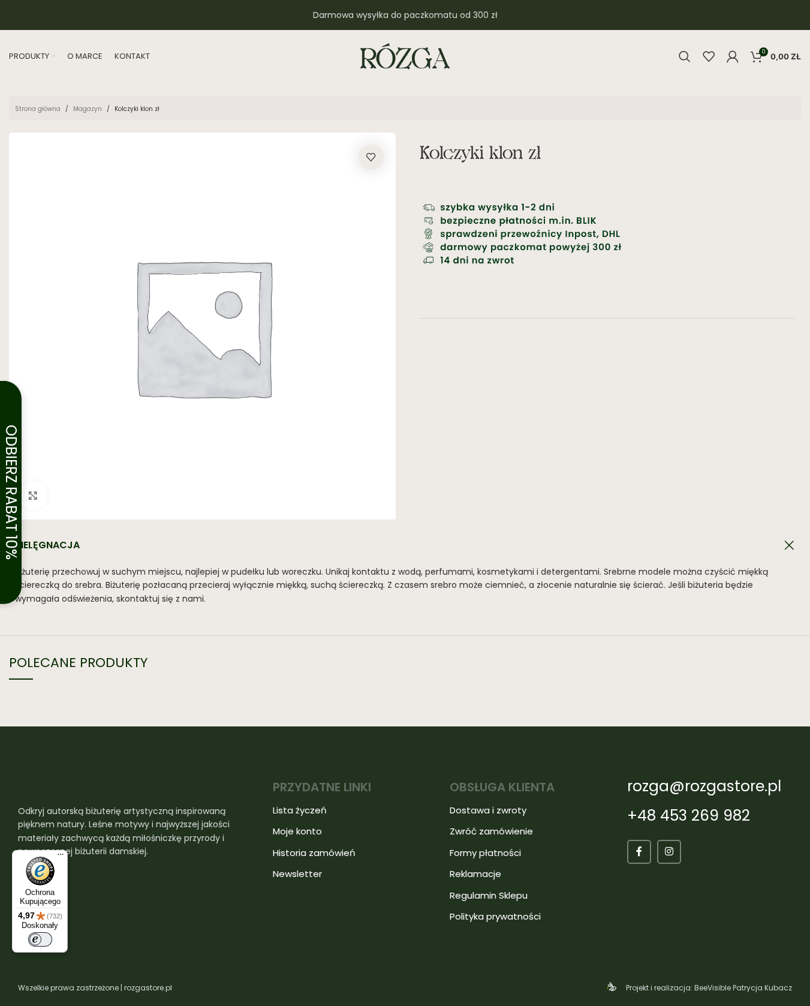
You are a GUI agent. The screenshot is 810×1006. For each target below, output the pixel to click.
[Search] (685, 56)
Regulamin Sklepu (489, 895)
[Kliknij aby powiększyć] (33, 495)
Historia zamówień (314, 852)
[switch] (40, 939)
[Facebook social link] (639, 852)
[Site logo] (405, 56)
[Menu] (60, 857)
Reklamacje (475, 873)
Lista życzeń (300, 810)
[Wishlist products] (709, 56)
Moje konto (297, 831)
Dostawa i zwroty (488, 810)
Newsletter (297, 873)
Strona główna (38, 108)
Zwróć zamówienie (491, 831)
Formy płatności (485, 852)
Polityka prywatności (495, 916)
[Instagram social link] (669, 852)
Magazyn (87, 108)
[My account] (733, 56)
